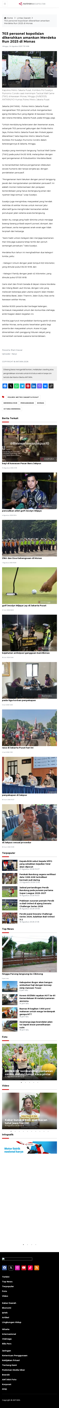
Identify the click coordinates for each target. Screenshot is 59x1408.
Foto (4, 1037)
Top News (8, 929)
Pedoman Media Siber (13, 1370)
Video (5, 1085)
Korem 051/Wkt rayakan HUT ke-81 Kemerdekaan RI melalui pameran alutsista (37, 998)
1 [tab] (21, 1082)
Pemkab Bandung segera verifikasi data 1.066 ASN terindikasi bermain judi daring (37, 877)
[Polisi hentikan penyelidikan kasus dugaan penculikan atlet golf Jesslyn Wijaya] (29, 490)
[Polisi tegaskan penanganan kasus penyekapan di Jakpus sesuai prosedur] (29, 822)
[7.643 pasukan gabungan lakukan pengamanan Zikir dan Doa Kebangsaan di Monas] (29, 538)
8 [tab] (39, 1131)
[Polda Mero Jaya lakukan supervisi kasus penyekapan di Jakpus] (29, 775)
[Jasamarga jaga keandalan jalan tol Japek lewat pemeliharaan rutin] (9, 1026)
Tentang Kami (9, 1365)
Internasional (9, 1334)
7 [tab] (35, 1131)
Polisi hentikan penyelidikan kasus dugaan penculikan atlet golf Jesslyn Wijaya (25, 509)
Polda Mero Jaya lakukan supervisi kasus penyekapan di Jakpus (24, 793)
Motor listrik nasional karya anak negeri (27, 1234)
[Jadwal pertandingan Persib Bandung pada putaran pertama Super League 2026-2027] (9, 891)
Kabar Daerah (9, 1303)
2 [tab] (25, 1082)
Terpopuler (8, 853)
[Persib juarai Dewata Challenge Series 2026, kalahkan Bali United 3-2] (9, 918)
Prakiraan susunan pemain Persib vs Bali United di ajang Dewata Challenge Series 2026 (36, 904)
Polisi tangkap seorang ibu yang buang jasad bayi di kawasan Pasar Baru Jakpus (27, 462)
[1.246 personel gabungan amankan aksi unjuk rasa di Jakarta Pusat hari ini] (29, 727)
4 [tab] (33, 1082)
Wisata (5, 1329)
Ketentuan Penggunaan (14, 1355)
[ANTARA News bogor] (32, 4)
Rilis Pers (6, 1343)
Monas (40, 403)
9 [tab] (44, 1131)
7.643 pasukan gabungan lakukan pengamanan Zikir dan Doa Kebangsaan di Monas (28, 556)
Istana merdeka (12, 409)
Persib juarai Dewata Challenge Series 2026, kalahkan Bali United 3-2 (36, 917)
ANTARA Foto (9, 1379)
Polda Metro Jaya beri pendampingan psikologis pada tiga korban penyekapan (29, 699)
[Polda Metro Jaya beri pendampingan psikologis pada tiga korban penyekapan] (29, 680)
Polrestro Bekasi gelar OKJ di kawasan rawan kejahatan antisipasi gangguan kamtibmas (27, 651)
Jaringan (6, 1350)
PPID (4, 1389)
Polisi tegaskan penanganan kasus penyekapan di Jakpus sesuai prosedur (28, 841)
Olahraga (7, 1339)
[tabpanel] (29, 1062)
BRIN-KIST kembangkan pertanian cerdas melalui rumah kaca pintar (29, 1072)
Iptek (5, 1312)
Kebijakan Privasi (11, 1360)
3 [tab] (29, 1082)
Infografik (7, 1134)
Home (9, 18)
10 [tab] (48, 1131)
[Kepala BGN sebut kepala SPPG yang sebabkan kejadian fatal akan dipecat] (9, 865)
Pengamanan (27, 403)
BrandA (6, 1375)
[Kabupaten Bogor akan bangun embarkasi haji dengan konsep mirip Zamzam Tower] (9, 986)
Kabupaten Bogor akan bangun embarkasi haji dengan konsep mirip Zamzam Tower (35, 985)
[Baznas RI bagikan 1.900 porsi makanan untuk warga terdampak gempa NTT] (9, 1012)
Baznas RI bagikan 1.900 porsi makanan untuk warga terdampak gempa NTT (37, 1011)
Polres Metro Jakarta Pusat (23, 397)
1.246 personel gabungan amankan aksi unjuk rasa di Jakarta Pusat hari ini (27, 746)
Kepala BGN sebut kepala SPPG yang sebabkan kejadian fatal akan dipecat (35, 864)
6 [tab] (31, 1131)
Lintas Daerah (24, 18)
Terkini (5, 1277)
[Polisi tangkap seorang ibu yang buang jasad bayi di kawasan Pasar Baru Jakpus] (29, 443)
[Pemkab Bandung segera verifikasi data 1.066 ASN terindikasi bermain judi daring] (9, 878)
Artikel (5, 1317)
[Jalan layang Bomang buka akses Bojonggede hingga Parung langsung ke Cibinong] (29, 954)
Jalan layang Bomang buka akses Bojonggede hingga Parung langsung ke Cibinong (27, 972)
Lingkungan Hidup (11, 1322)
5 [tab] (37, 1082)
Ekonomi (6, 1308)
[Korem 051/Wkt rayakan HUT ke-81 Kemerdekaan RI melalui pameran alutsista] (9, 999)
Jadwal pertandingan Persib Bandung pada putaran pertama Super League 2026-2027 (36, 890)
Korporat (6, 1384)
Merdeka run (10, 403)
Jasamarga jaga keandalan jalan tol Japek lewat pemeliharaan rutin (36, 1025)
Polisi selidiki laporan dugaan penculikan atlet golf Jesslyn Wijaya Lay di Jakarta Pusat (27, 604)
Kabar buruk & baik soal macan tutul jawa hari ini (26, 1121)
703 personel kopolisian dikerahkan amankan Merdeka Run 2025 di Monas (27, 22)
